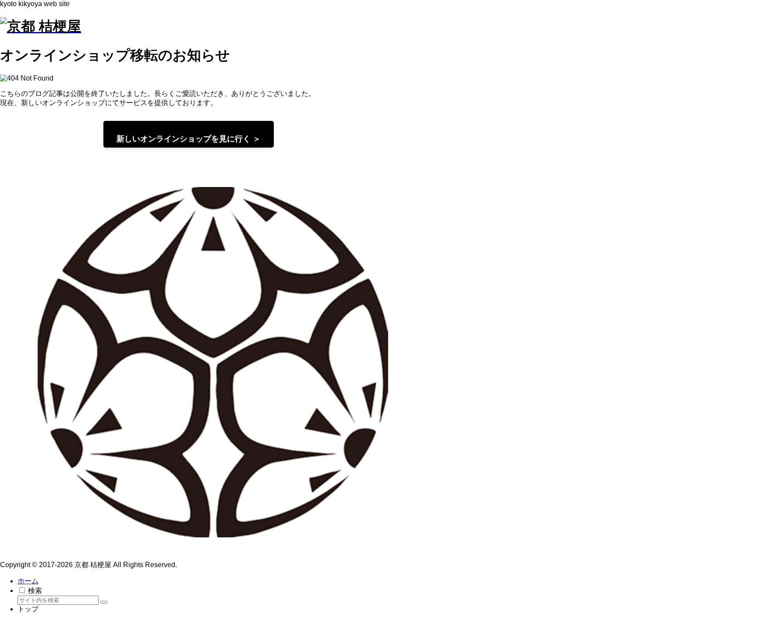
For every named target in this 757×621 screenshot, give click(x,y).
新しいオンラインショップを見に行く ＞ (189, 138)
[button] (103, 602)
